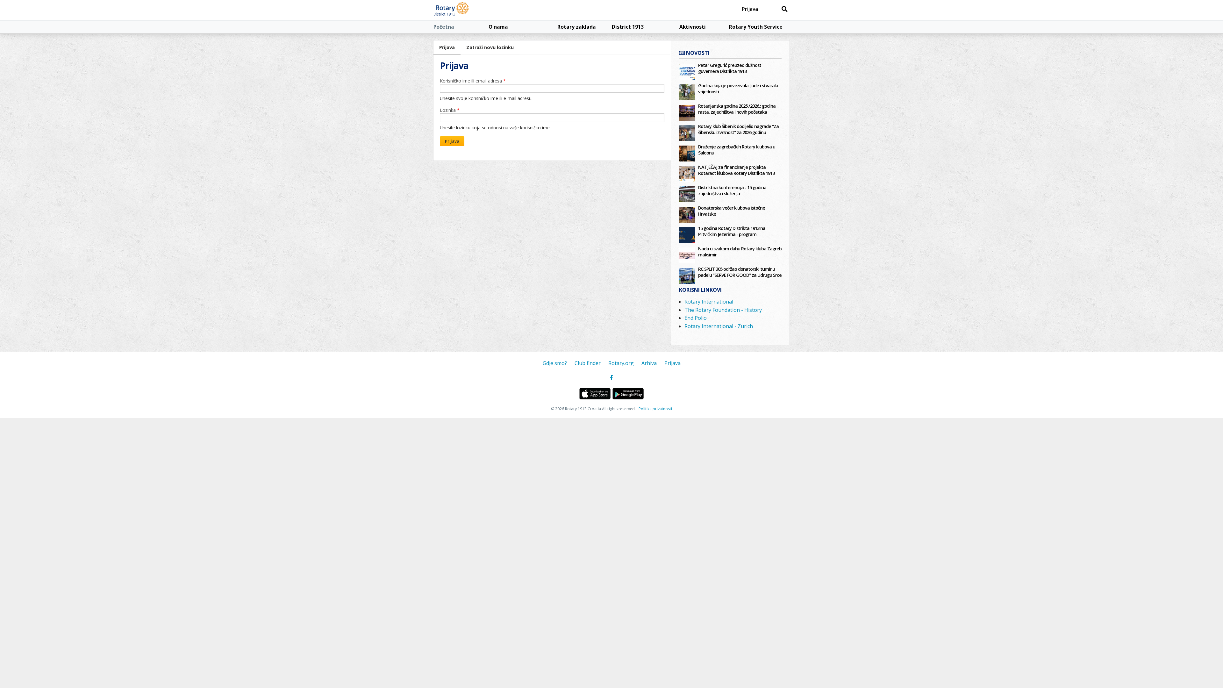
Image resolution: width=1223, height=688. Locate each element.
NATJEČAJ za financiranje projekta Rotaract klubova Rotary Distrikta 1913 (736, 170)
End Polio (695, 317)
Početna (443, 26)
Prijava (750, 8)
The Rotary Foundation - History (723, 309)
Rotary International (708, 301)
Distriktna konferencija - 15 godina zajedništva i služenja (732, 190)
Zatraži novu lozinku (490, 47)
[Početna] (465, 10)
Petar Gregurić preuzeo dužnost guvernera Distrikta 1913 (729, 68)
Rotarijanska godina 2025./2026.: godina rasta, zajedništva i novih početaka (737, 109)
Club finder (588, 363)
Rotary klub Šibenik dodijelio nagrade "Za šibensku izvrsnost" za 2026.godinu (738, 129)
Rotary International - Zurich (718, 326)
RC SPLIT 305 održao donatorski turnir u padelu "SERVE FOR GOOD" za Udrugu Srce (740, 272)
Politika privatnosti (655, 409)
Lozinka (450, 110)
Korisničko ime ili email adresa (473, 81)
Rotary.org (621, 363)
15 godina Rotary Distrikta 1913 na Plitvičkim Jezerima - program (731, 231)
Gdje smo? (555, 363)
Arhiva (649, 363)
